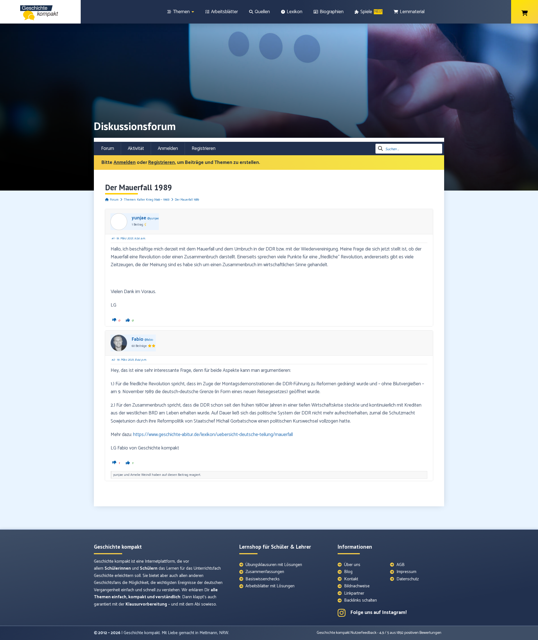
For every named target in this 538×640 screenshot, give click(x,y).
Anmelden (168, 148)
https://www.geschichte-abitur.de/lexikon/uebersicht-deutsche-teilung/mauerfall (213, 435)
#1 (113, 238)
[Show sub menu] (193, 12)
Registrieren (203, 148)
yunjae (139, 218)
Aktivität (136, 148)
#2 (113, 359)
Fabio (137, 339)
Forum (107, 148)
